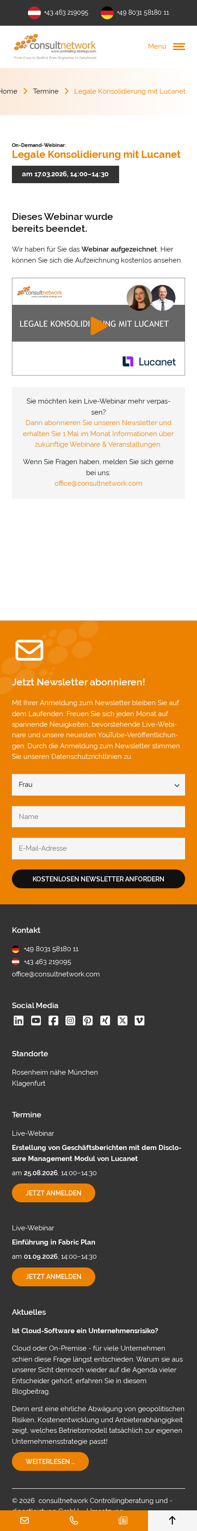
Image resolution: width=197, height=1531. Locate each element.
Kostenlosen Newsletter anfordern (98, 879)
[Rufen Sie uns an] (74, 1520)
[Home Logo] (55, 47)
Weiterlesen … (57, 1464)
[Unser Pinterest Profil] (88, 1021)
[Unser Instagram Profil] (70, 1021)
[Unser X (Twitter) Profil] (122, 1021)
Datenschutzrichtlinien (86, 756)
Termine (46, 91)
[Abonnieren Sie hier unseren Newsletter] (123, 1520)
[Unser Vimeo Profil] (140, 1021)
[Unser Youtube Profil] (36, 1021)
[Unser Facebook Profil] (53, 1021)
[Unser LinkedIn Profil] (19, 1021)
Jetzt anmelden (60, 1195)
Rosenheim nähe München (55, 1072)
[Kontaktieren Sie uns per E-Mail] (24, 1520)
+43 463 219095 (66, 12)
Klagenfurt (28, 1083)
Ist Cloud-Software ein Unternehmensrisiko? (85, 1331)
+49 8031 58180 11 (143, 12)
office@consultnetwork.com (98, 483)
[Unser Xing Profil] (105, 1021)
